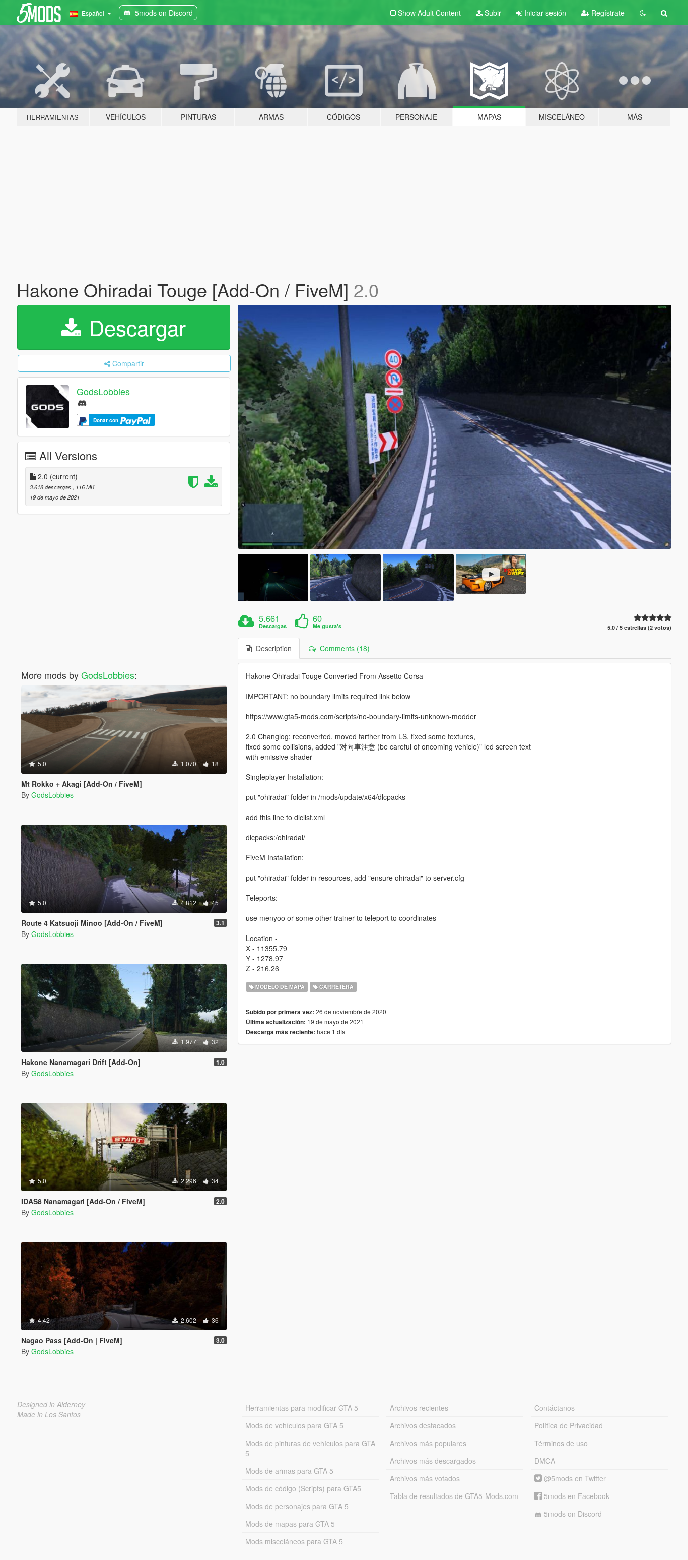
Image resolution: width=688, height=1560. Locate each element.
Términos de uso (561, 1443)
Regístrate (607, 13)
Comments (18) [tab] (343, 648)
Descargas (273, 626)
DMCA (544, 1461)
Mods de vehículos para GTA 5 (294, 1425)
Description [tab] (272, 648)
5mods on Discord (572, 1514)
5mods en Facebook (575, 1496)
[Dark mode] (642, 12)
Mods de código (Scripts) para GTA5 (303, 1488)
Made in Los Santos (49, 1414)
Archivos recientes (419, 1408)
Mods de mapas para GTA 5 (290, 1524)
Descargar (134, 327)
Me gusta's (327, 626)
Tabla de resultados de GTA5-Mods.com (454, 1496)
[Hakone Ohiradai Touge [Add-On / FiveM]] (455, 427)
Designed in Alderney (51, 1404)
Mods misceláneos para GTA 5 (294, 1541)
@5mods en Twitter (574, 1478)
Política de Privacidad (568, 1425)
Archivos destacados (423, 1425)
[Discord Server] (82, 402)
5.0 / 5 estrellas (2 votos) (639, 627)
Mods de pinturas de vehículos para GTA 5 (310, 1448)
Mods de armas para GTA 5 (289, 1471)
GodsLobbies (103, 391)
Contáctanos (554, 1408)
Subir (492, 13)
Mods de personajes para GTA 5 (297, 1506)
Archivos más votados (425, 1478)
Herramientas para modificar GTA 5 (301, 1408)
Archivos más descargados (433, 1461)
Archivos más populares (428, 1443)
